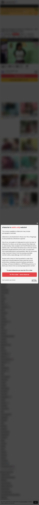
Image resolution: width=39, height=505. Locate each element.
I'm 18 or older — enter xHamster (19, 274)
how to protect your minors (8, 280)
